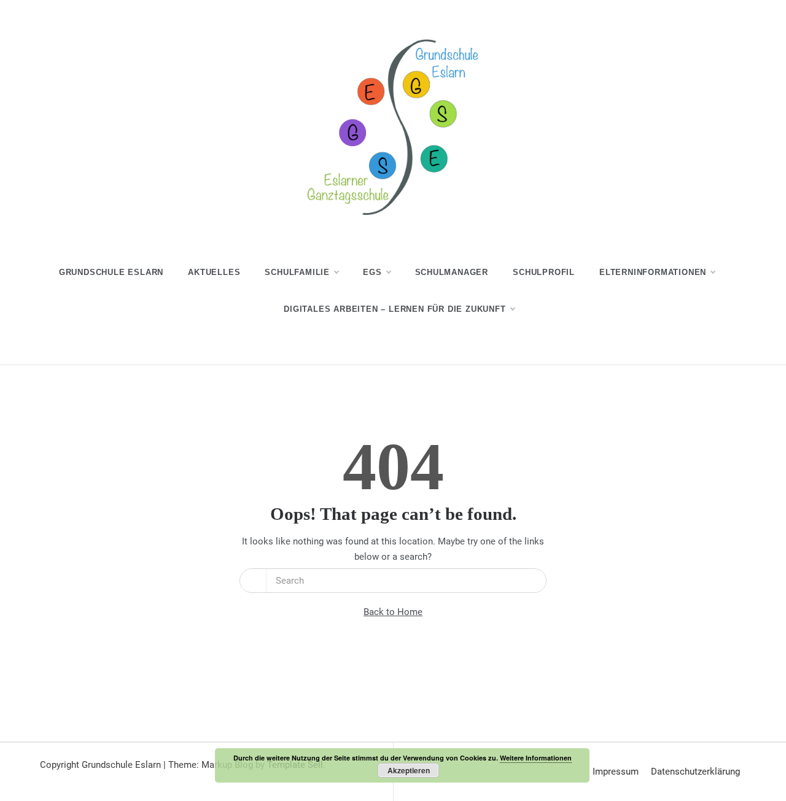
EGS (372, 272)
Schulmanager (452, 272)
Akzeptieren (408, 770)
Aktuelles (214, 272)
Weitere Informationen (536, 757)
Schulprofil (544, 272)
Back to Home (393, 611)
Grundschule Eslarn (111, 272)
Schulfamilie (297, 272)
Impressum (616, 771)
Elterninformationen (652, 272)
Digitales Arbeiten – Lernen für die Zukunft (394, 309)
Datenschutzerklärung (695, 771)
